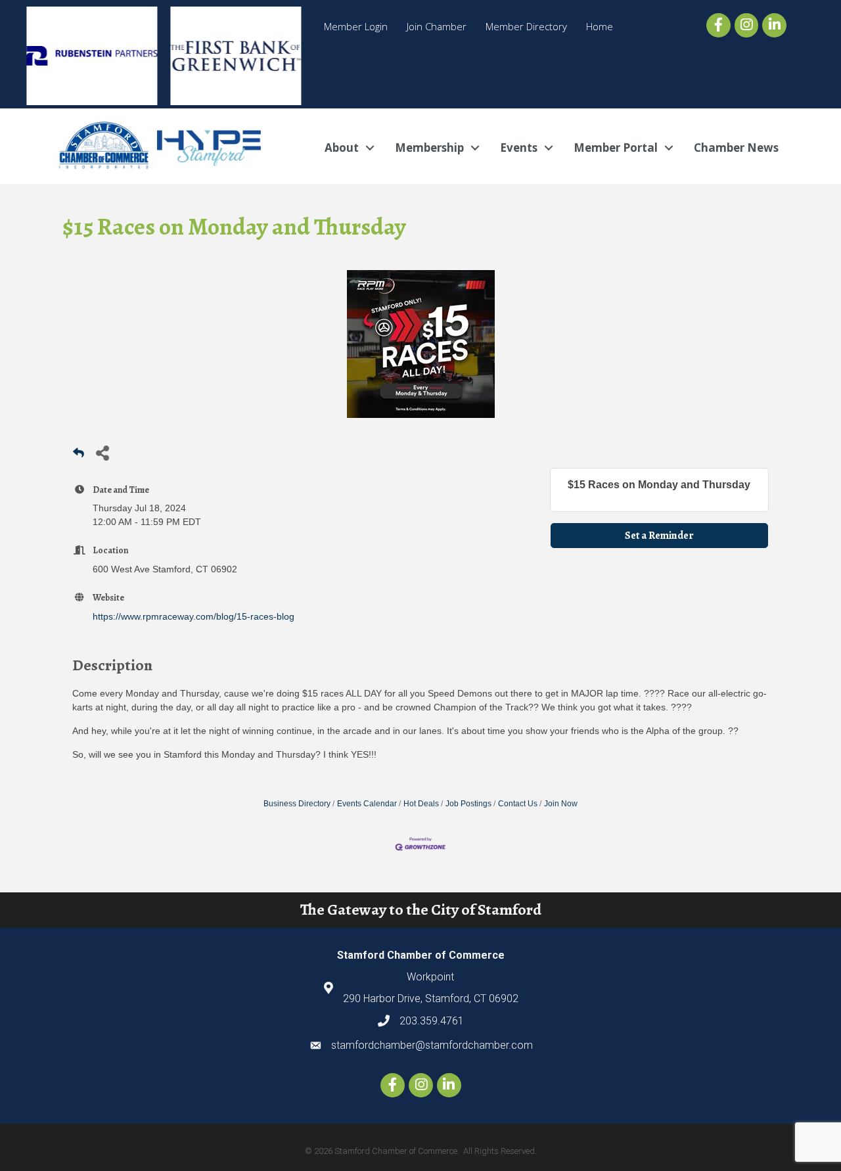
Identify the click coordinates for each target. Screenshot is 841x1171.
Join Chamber (436, 26)
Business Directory (296, 803)
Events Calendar (367, 803)
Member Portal (616, 147)
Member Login (356, 26)
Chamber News (736, 147)
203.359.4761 (431, 1021)
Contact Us (517, 803)
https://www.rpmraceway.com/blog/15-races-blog (193, 616)
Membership (429, 147)
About (342, 147)
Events (518, 147)
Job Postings (468, 803)
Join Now (561, 803)
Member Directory (526, 26)
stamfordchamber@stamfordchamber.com (432, 1045)
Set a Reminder (659, 535)
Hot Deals (421, 803)
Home (599, 26)
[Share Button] (102, 452)
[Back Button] (78, 456)
